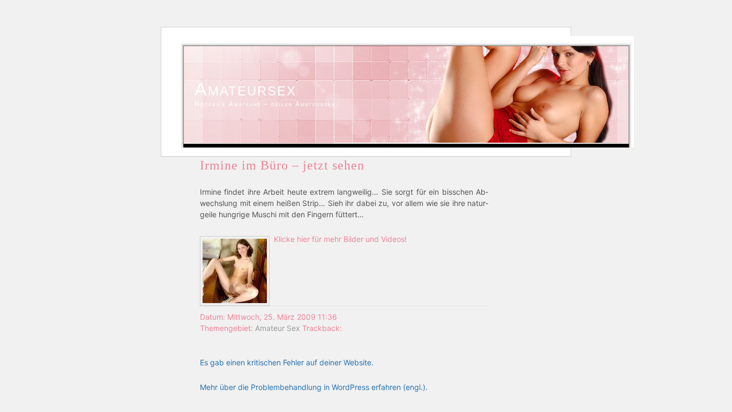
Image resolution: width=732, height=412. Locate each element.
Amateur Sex (277, 328)
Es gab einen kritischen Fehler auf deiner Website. (287, 362)
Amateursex (245, 89)
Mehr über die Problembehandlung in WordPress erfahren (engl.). (314, 387)
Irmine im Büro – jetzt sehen (282, 165)
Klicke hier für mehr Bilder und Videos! (340, 239)
